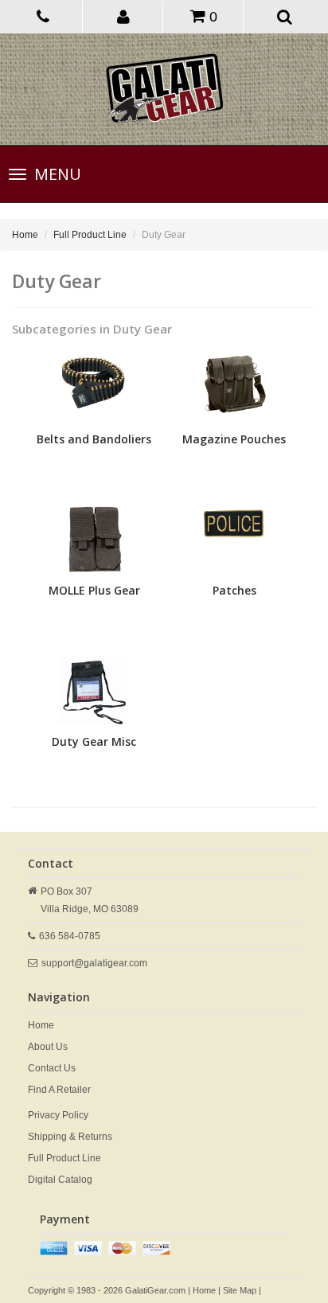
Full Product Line (90, 234)
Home (25, 234)
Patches (234, 590)
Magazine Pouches (234, 439)
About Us (48, 1046)
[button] (124, 15)
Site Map (239, 1290)
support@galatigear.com (94, 963)
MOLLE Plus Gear (94, 590)
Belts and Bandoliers (94, 439)
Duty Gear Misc (94, 741)
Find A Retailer (59, 1089)
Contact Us (52, 1068)
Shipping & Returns (70, 1136)
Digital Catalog (60, 1179)
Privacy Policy (58, 1115)
